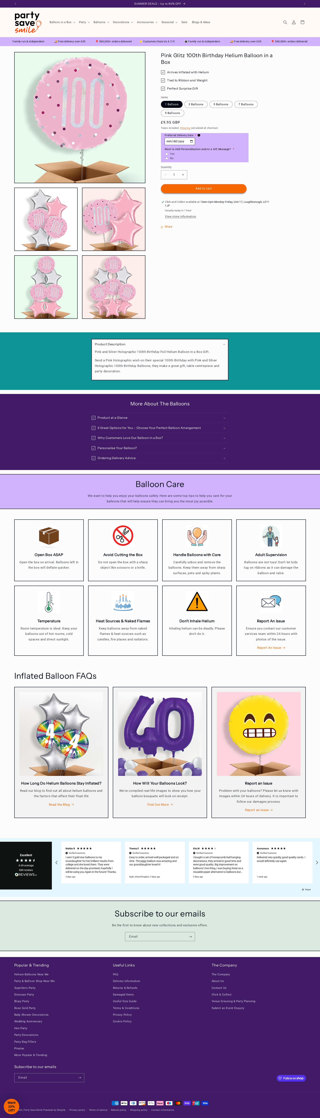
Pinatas (19, 1048)
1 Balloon (171, 104)
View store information (180, 216)
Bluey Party (21, 1001)
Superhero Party (25, 988)
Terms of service (98, 1110)
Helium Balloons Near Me (31, 974)
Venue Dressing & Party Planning (234, 1001)
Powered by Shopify (54, 1110)
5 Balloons (221, 104)
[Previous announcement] (15, 3)
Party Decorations (26, 1035)
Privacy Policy (122, 1014)
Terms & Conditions (126, 1008)
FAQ (115, 974)
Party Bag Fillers (25, 1041)
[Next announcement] (305, 3)
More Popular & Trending (30, 1055)
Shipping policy (139, 1110)
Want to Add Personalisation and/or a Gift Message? (199, 149)
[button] (62, 22)
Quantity (166, 167)
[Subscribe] (190, 936)
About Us (218, 981)
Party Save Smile (33, 1110)
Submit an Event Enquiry (228, 1008)
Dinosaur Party (24, 994)
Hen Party (20, 1028)
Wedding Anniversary (28, 1021)
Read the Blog (59, 804)
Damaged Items (123, 994)
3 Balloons (196, 104)
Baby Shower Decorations (31, 1014)
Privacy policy (77, 1110)
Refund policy (118, 1110)
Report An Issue (269, 647)
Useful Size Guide (125, 1001)
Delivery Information (126, 981)
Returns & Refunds (125, 988)
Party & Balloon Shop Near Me (34, 981)
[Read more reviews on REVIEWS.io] (26, 875)
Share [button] (168, 226)
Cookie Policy (122, 1021)
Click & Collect (222, 994)
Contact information (162, 1110)
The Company (221, 974)
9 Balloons (172, 113)
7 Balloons (246, 104)
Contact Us (219, 988)
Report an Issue (257, 810)
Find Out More (158, 804)
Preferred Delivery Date (180, 135)
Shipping (185, 128)
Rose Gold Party (25, 1008)
